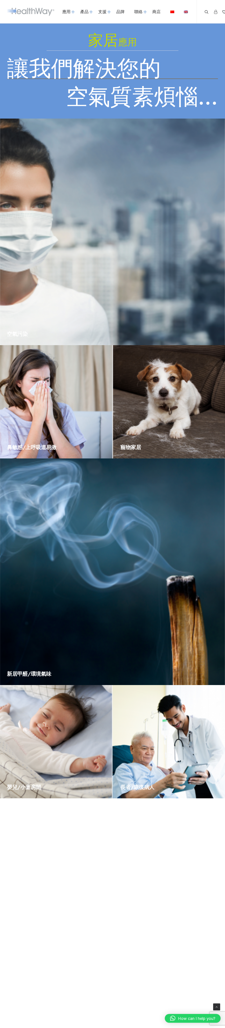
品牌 (120, 11)
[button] (193, 1018)
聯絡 (138, 11)
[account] (215, 11)
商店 (156, 11)
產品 (84, 11)
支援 (102, 11)
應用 (66, 11)
